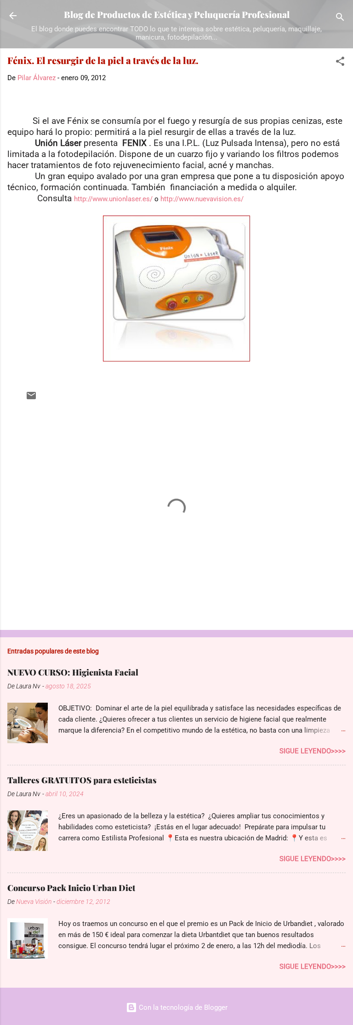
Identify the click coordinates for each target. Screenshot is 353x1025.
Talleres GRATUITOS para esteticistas (82, 780)
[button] (340, 63)
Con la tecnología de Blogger (182, 1007)
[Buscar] (340, 19)
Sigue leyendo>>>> (312, 751)
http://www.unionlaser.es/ (113, 199)
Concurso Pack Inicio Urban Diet (71, 887)
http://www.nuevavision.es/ (202, 199)
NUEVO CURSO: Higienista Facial (72, 672)
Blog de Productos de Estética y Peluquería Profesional (177, 14)
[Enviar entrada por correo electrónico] (31, 399)
